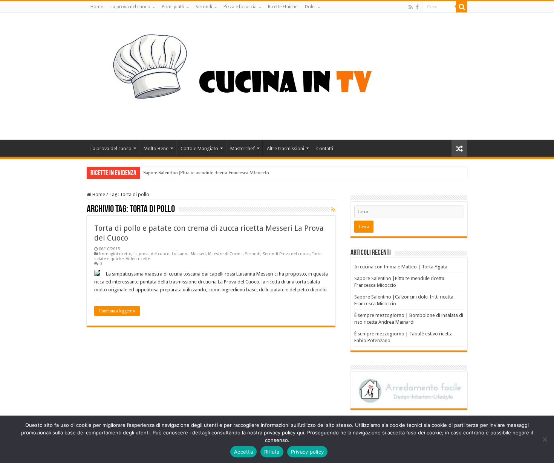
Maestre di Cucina (225, 253)
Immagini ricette (115, 253)
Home (96, 6)
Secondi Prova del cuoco (286, 253)
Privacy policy (307, 452)
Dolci (310, 6)
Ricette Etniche (282, 6)
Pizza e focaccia (240, 6)
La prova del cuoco (130, 6)
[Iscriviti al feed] (333, 210)
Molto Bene (156, 148)
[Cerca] (461, 6)
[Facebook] (417, 7)
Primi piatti (173, 6)
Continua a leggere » (117, 311)
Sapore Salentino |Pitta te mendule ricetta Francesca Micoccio (206, 172)
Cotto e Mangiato (199, 148)
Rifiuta (272, 452)
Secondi (204, 6)
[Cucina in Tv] (277, 75)
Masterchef (242, 148)
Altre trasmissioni (285, 148)
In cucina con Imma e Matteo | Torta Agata (400, 267)
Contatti (324, 148)
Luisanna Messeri (189, 253)
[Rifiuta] (544, 439)
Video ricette (138, 258)
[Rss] (410, 7)
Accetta (243, 452)
